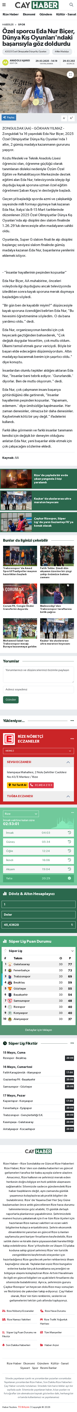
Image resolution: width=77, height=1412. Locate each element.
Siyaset (25, 1368)
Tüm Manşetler (53, 1332)
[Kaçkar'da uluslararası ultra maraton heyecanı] (57, 628)
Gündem (45, 14)
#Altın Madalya (62, 51)
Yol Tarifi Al (19, 785)
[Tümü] (72, 720)
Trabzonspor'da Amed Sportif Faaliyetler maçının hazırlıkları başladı (20, 571)
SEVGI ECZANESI (19, 762)
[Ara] (71, 5)
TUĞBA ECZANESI (20, 796)
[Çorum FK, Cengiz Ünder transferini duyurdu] (20, 593)
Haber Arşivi (52, 1345)
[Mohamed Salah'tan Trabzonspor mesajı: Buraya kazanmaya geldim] (20, 628)
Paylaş (11, 117)
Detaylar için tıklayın (38, 1030)
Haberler (8, 24)
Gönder (11, 699)
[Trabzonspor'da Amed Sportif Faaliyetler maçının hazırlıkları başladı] (20, 555)
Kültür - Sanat (66, 14)
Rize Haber (11, 14)
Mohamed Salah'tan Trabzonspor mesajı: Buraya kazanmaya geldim (20, 644)
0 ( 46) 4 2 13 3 (43, 785)
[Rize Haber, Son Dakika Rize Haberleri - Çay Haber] (37, 5)
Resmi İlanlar (48, 1368)
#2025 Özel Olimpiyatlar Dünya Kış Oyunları (25, 51)
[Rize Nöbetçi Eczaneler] (72, 738)
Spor (21, 24)
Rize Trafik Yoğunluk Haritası (54, 1321)
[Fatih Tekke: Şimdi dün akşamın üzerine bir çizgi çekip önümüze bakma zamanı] (57, 555)
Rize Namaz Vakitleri (19, 1319)
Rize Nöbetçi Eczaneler (20, 1311)
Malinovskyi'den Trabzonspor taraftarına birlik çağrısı (56, 609)
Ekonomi (29, 14)
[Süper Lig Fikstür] (72, 1043)
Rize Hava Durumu (55, 1311)
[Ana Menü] (4, 4)
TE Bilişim (23, 1407)
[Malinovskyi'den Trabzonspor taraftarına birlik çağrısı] (57, 593)
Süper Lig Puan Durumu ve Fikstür (19, 1334)
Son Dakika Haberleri (18, 1345)
